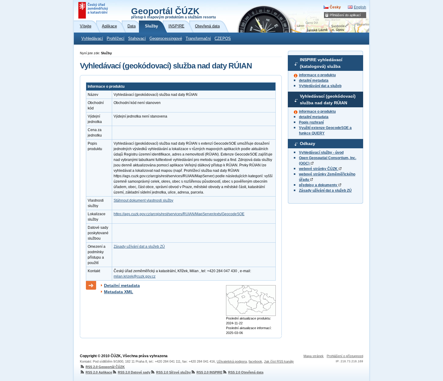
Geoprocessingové (165, 38)
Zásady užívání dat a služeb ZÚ (325, 190)
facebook (255, 361)
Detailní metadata (122, 285)
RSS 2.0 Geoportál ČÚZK (105, 367)
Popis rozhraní (311, 122)
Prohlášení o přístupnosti (345, 356)
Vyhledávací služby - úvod (321, 152)
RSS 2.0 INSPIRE (209, 372)
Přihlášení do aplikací (345, 15)
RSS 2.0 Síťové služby (173, 372)
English (360, 7)
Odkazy (307, 143)
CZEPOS (223, 38)
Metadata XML (118, 291)
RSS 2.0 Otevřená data (245, 372)
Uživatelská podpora (232, 361)
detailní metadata (313, 80)
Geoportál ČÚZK (173, 12)
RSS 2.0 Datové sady (134, 372)
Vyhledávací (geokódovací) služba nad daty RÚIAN (328, 99)
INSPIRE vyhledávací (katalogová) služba (321, 63)
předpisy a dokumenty (318, 185)
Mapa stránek (313, 356)
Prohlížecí (115, 38)
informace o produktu (317, 75)
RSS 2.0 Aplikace (99, 372)
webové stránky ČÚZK (318, 169)
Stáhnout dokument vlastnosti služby (143, 200)
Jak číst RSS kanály (279, 361)
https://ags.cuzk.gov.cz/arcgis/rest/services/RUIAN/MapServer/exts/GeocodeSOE (179, 214)
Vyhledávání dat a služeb (320, 86)
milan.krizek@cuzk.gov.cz (135, 276)
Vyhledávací (92, 38)
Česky (335, 7)
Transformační (198, 38)
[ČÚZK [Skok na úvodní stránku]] (93, 10)
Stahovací (137, 38)
